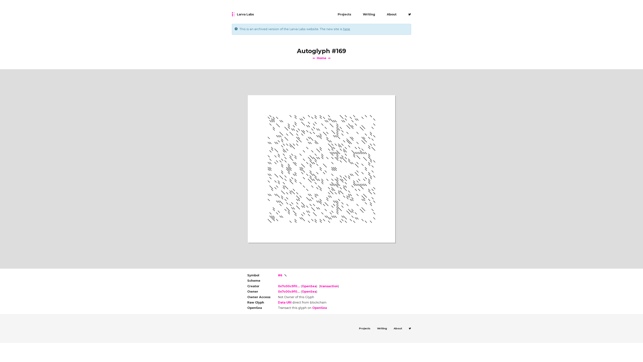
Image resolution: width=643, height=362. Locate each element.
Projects (344, 14)
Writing (369, 14)
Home (321, 58)
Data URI (285, 302)
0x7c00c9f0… (289, 286)
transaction (329, 286)
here (346, 29)
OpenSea (309, 286)
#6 (280, 275)
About (392, 14)
